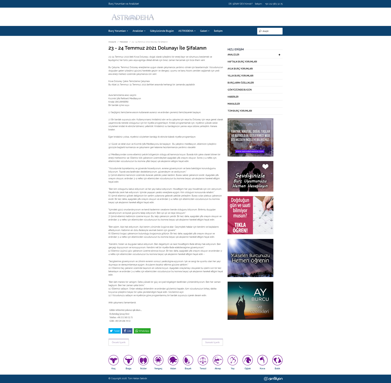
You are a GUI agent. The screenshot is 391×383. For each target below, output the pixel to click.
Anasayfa (112, 42)
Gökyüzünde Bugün (162, 30)
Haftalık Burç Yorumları (242, 61)
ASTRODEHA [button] (186, 30)
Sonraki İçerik (212, 342)
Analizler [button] (138, 30)
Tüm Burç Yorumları (240, 111)
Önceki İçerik (119, 342)
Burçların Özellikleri (241, 83)
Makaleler (124, 42)
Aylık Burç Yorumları (240, 68)
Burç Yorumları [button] (117, 30)
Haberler (233, 97)
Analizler (233, 54)
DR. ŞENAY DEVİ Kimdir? (241, 4)
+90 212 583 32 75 (274, 4)
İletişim (218, 30)
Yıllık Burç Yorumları (240, 75)
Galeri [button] (204, 30)
